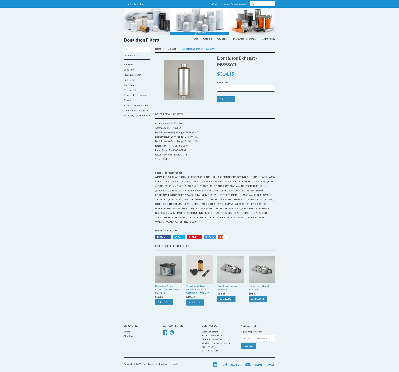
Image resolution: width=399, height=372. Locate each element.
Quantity (222, 82)
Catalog (207, 38)
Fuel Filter (129, 79)
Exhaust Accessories (135, 95)
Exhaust (128, 100)
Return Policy (268, 38)
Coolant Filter (131, 89)
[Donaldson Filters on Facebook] (165, 333)
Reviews (178, 114)
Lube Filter (129, 69)
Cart (216, 3)
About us (222, 38)
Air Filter (128, 64)
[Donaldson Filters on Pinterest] (172, 333)
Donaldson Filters (141, 39)
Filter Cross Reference (244, 38)
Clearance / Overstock (136, 110)
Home (194, 38)
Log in (227, 3)
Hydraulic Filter (132, 74)
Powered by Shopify (168, 364)
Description (162, 114)
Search (127, 331)
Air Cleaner (130, 84)
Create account (239, 3)
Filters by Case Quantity (137, 115)
